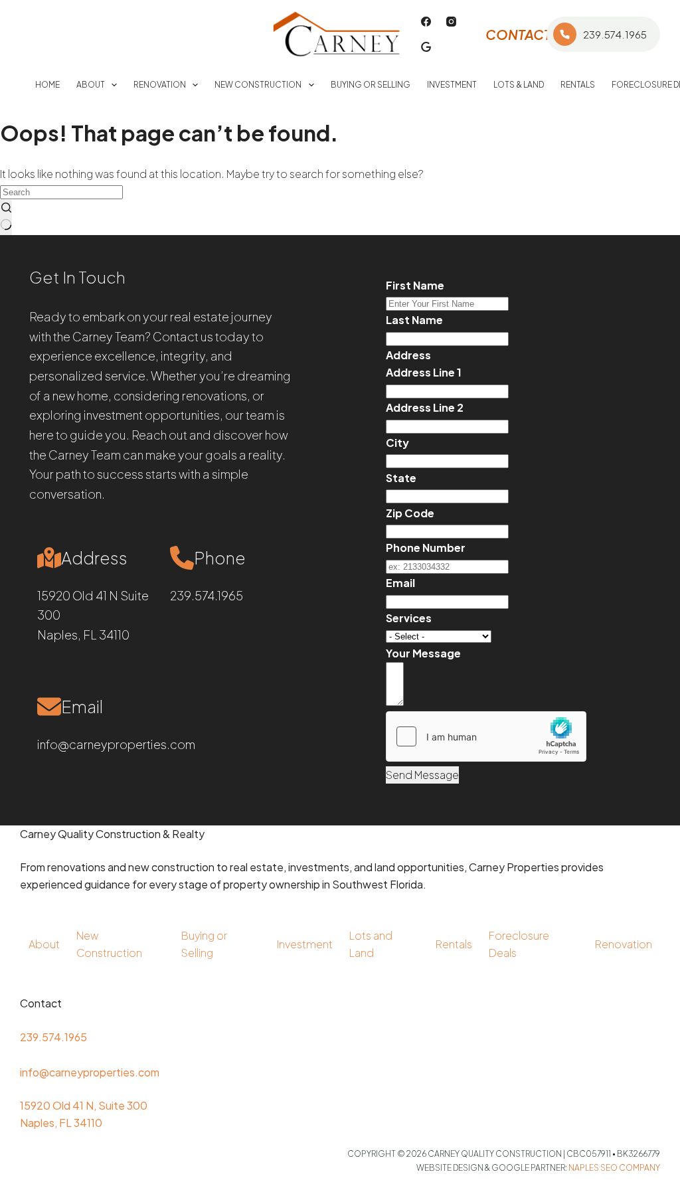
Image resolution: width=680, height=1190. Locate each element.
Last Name (414, 320)
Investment (452, 85)
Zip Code (410, 513)
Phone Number (426, 547)
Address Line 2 (425, 407)
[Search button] (6, 217)
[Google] (426, 47)
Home (47, 85)
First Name (415, 285)
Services (409, 618)
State (401, 478)
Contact (518, 34)
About (90, 85)
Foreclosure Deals (519, 944)
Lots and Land (370, 944)
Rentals (577, 85)
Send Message (422, 775)
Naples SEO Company (614, 1168)
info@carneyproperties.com (116, 744)
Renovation (159, 85)
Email (400, 583)
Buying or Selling (370, 85)
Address (408, 355)
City (397, 443)
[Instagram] (451, 22)
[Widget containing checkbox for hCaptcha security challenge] (486, 736)
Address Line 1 (424, 372)
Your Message (423, 653)
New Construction (257, 85)
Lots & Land (518, 85)
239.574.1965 (615, 34)
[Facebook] (426, 22)
